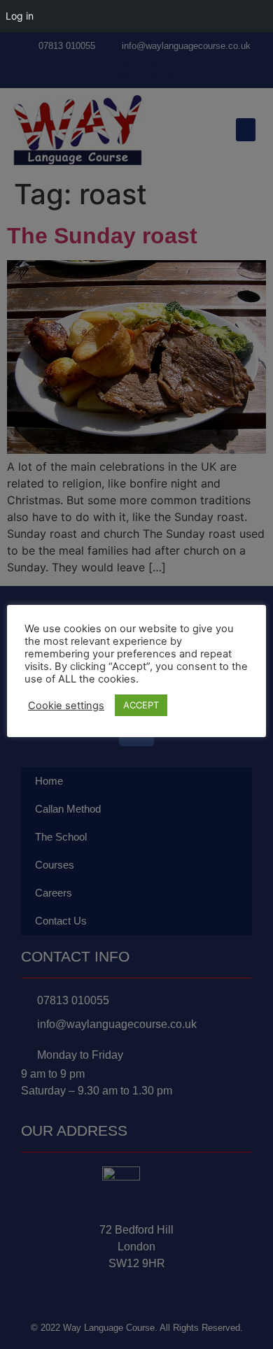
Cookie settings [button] (66, 705)
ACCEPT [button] (141, 705)
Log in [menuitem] (20, 16)
